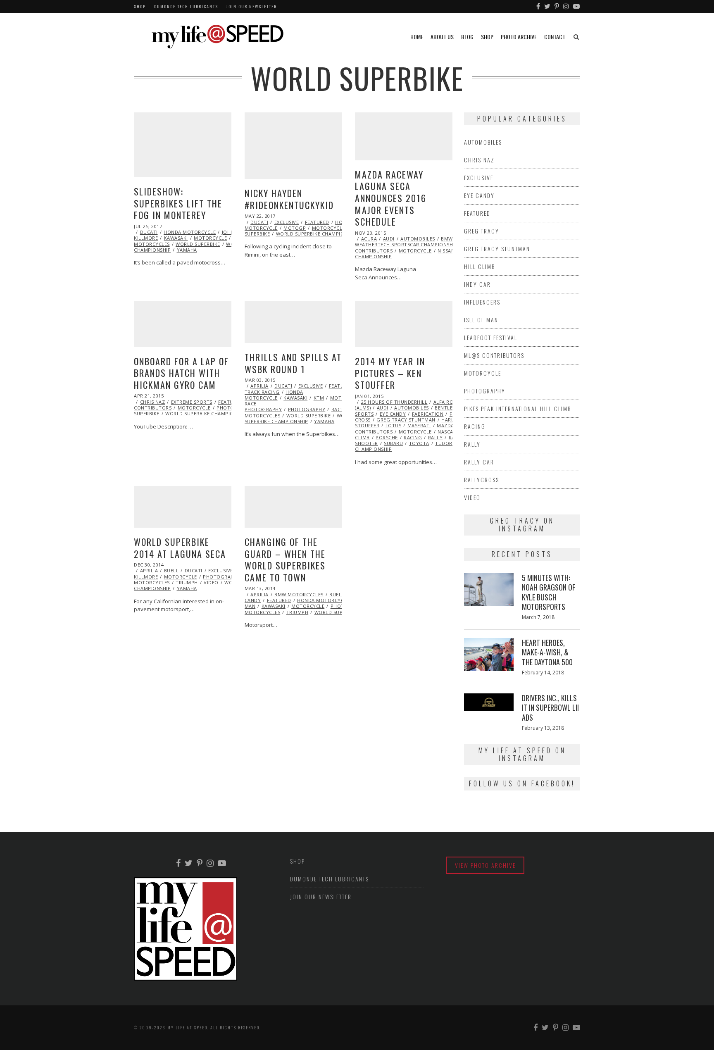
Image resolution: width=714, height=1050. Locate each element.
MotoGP (294, 228)
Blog (467, 36)
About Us (442, 36)
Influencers (482, 302)
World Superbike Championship (317, 234)
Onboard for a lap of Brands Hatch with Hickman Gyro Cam (181, 373)
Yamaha (187, 250)
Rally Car (479, 461)
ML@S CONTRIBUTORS (494, 355)
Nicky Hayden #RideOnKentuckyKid (289, 199)
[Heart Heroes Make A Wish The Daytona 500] (489, 654)
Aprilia (259, 386)
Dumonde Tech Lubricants (186, 6)
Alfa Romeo (448, 402)
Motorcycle (210, 238)
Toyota (419, 443)
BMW (447, 239)
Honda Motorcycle (190, 232)
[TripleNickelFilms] (576, 6)
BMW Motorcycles (299, 594)
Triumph (187, 582)
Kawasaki (176, 238)
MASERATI (419, 425)
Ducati (149, 232)
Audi (389, 239)
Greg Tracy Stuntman (406, 420)
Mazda (445, 425)
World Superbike (198, 244)
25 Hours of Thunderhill (394, 402)
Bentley (445, 408)
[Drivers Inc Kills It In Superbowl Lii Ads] (489, 702)
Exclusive (286, 222)
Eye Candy (393, 414)
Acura (369, 239)
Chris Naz (152, 402)
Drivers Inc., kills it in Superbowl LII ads (550, 708)
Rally (435, 437)
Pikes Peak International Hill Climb (517, 408)
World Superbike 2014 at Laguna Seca (180, 547)
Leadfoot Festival (490, 337)
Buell (171, 570)
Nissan (446, 251)
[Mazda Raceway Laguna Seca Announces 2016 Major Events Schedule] (403, 136)
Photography (307, 409)
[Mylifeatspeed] (539, 6)
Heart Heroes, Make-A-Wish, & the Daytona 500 (547, 652)
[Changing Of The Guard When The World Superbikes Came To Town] (293, 507)
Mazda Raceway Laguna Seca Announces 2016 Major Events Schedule (390, 198)
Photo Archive (519, 36)
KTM (319, 398)
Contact (554, 36)
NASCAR (447, 432)
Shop (140, 6)
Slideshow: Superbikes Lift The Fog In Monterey (178, 203)
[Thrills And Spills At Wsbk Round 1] (293, 322)
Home (416, 36)
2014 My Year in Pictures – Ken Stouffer (390, 373)
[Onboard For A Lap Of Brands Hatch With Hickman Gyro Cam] (182, 324)
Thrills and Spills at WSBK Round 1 (293, 363)
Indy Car (477, 284)
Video (211, 582)
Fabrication (428, 414)
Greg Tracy (481, 230)
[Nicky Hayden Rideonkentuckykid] (293, 145)
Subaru (393, 443)
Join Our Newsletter (251, 6)
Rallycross (481, 479)
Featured (317, 222)
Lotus (394, 425)
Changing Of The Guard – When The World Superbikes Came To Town (285, 559)
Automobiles (417, 239)
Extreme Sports (191, 402)
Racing (340, 409)
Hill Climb (479, 266)
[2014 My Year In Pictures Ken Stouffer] (403, 324)
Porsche (387, 437)
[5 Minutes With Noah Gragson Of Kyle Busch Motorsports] (489, 589)
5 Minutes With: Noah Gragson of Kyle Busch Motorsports (548, 592)
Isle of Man (481, 319)
